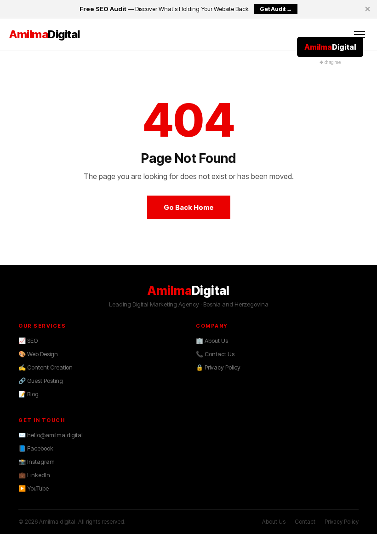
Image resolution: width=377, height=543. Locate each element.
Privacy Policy (342, 521)
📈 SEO (28, 340)
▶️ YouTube (33, 488)
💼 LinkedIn (34, 475)
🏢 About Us (212, 340)
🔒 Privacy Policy (218, 367)
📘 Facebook (35, 448)
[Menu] (359, 34)
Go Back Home (189, 207)
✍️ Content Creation (45, 367)
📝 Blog (28, 394)
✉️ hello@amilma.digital (50, 435)
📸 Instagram (36, 461)
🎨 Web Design (38, 354)
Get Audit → (276, 9)
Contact (305, 521)
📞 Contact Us (215, 354)
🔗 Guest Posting (40, 380)
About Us (274, 521)
